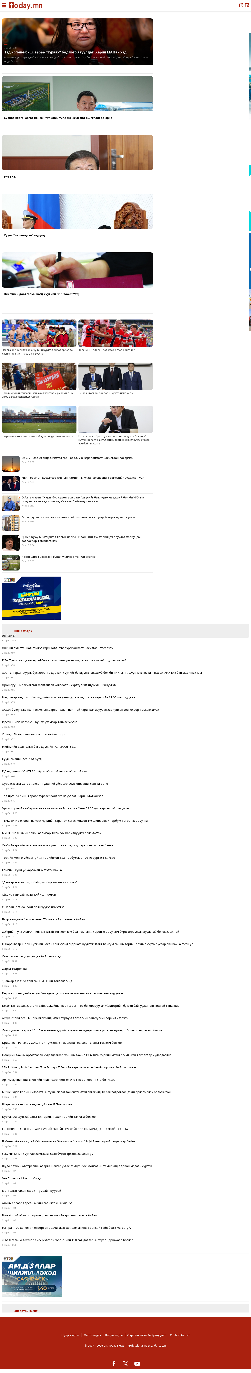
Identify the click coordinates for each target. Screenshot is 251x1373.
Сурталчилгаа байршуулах (146, 1335)
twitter (125, 1363)
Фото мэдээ (92, 1335)
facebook (113, 1363)
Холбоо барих (180, 1335)
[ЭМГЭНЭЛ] (77, 153)
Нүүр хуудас (70, 1335)
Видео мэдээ (114, 1335)
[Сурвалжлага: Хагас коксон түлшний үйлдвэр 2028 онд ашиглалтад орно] (77, 94)
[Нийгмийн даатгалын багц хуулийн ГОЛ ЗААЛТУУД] (77, 270)
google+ (137, 1363)
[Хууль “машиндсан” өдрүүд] (77, 212)
